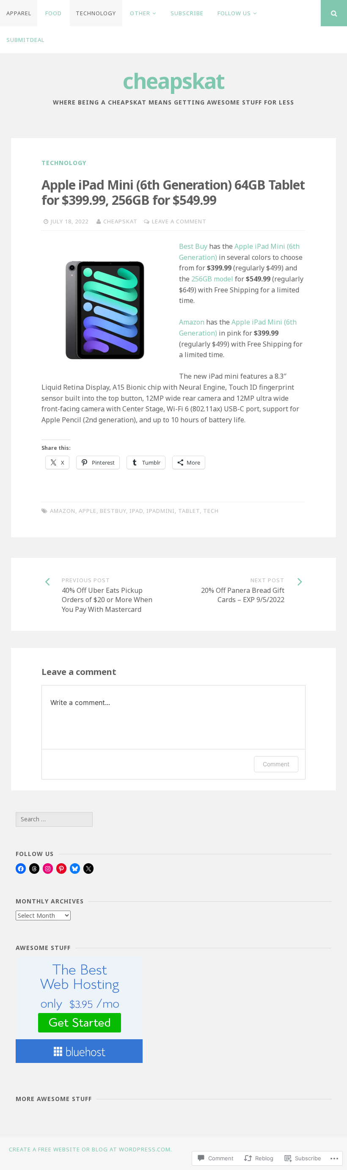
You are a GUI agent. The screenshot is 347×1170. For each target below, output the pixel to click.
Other (140, 13)
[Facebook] (21, 869)
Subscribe (187, 13)
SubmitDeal (25, 40)
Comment (276, 764)
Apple (87, 511)
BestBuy (113, 511)
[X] (88, 869)
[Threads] (34, 869)
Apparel (18, 13)
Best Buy (193, 246)
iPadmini (160, 511)
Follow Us (234, 13)
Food (53, 13)
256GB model (212, 279)
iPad (136, 511)
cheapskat (173, 80)
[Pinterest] (61, 869)
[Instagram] (48, 869)
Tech (211, 511)
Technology (96, 13)
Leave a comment (179, 221)
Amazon (191, 322)
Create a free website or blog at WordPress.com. (90, 1149)
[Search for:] (54, 819)
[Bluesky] (75, 869)
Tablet (189, 511)
